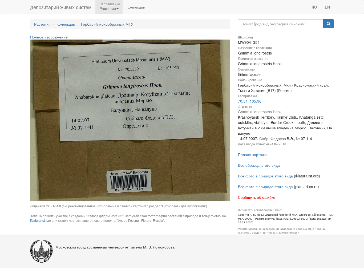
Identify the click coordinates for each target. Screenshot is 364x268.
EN (327, 7)
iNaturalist (37, 220)
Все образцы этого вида (259, 165)
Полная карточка (253, 154)
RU (314, 7)
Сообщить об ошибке (256, 197)
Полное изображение (49, 37)
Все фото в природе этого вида (265, 175)
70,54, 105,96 (249, 101)
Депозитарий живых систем (60, 6)
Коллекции (136, 7)
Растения (42, 24)
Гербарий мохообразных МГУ (107, 24)
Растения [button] (107, 8)
